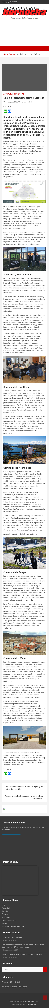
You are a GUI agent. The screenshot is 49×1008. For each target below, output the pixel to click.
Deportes (5, 911)
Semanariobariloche (26, 102)
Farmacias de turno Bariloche (13, 926)
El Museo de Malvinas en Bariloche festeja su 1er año (22, 954)
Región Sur (19, 94)
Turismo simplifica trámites (12, 937)
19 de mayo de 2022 (10, 102)
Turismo (5, 914)
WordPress (31, 1004)
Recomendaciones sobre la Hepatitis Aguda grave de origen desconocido (25, 788)
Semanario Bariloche (30, 1001)
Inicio (4, 905)
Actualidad (8, 94)
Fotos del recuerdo (9, 920)
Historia (5, 923)
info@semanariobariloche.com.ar (14, 987)
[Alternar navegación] (4, 48)
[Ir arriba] (45, 997)
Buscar (45, 969)
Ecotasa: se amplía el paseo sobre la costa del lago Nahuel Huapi (24, 797)
